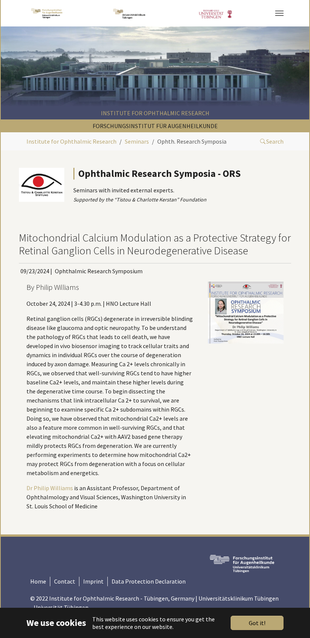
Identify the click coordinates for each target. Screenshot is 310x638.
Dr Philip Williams (49, 488)
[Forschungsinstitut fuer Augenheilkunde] (46, 13)
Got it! (257, 623)
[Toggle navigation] (279, 13)
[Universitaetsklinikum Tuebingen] (129, 13)
